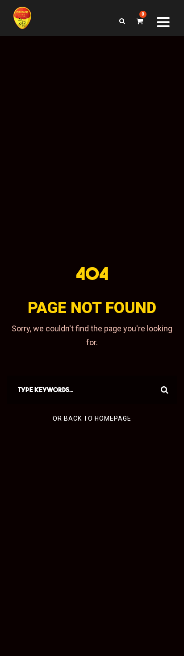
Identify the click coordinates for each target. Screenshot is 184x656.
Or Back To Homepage (92, 418)
